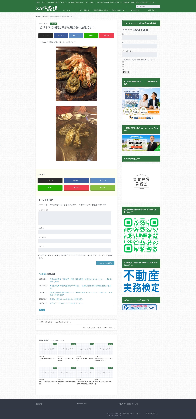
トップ (50, 10)
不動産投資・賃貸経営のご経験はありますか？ (139, 60)
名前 (41, 228)
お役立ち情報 (135, 10)
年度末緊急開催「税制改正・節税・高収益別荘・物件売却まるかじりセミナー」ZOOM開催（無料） (81, 280)
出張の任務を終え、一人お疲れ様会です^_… (55, 322)
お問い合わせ (152, 10)
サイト (41, 246)
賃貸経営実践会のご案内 (101, 10)
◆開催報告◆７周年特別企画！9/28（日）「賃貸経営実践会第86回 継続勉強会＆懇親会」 (80, 287)
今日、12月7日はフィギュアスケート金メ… (97, 328)
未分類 (43, 274)
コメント (43, 210)
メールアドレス (127, 51)
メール (42, 237)
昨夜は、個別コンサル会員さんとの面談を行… (66, 299)
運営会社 (39, 404)
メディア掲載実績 (84, 10)
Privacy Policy (82, 404)
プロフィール (67, 10)
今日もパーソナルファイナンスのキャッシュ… (66, 303)
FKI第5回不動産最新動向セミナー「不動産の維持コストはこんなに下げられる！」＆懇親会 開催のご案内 (81, 293)
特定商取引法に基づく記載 (128, 404)
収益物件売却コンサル (118, 10)
